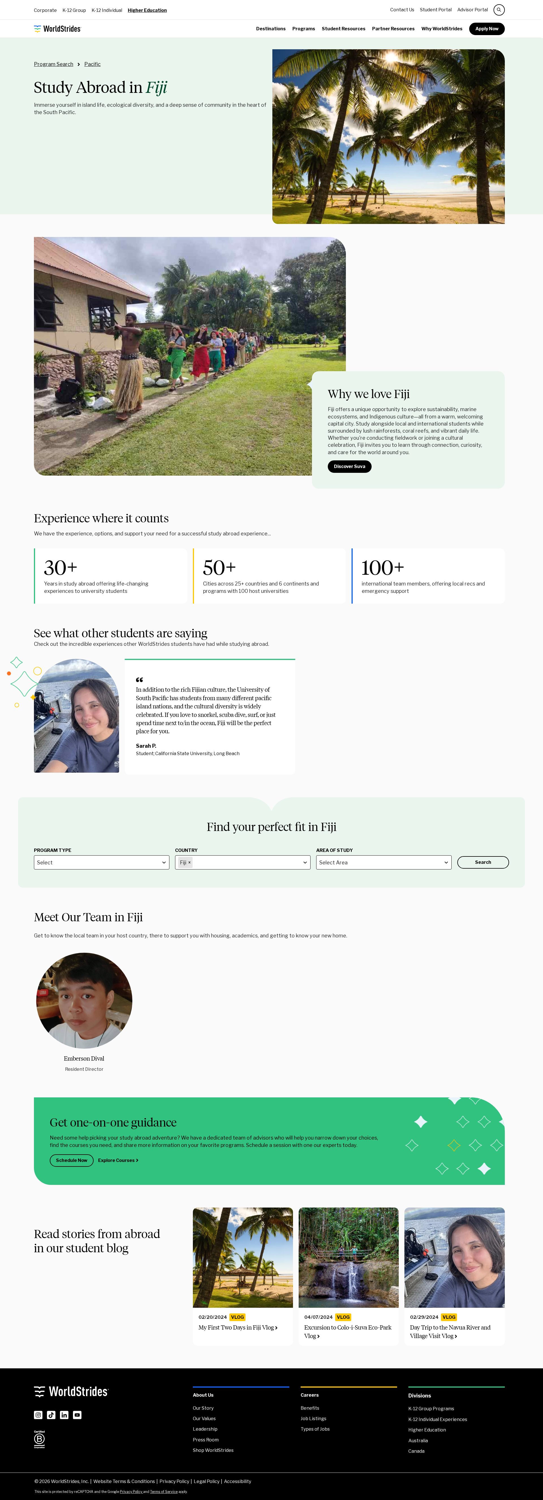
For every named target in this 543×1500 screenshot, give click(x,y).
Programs (303, 28)
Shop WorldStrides (213, 1450)
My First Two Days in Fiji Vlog (236, 1327)
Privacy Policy (174, 1481)
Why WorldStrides (441, 28)
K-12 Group (74, 10)
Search (483, 862)
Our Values (204, 1418)
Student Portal (436, 9)
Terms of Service (164, 1492)
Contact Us (402, 9)
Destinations (271, 28)
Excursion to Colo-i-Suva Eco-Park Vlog (347, 1331)
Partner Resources (393, 28)
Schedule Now (71, 1160)
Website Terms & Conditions (124, 1481)
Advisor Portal (472, 9)
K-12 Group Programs (431, 1408)
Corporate (45, 10)
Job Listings (313, 1418)
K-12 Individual (107, 10)
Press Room (206, 1440)
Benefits (310, 1408)
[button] (84, 1012)
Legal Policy (206, 1481)
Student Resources (343, 28)
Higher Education (147, 10)
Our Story (203, 1408)
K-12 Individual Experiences (437, 1419)
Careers (310, 1395)
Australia (418, 1440)
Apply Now (487, 28)
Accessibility (237, 1481)
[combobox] (37, 862)
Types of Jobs (315, 1429)
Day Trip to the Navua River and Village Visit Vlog (450, 1331)
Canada (416, 1451)
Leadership (205, 1429)
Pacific (92, 64)
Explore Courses (116, 1160)
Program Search (53, 64)
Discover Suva (349, 466)
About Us (203, 1395)
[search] (499, 10)
